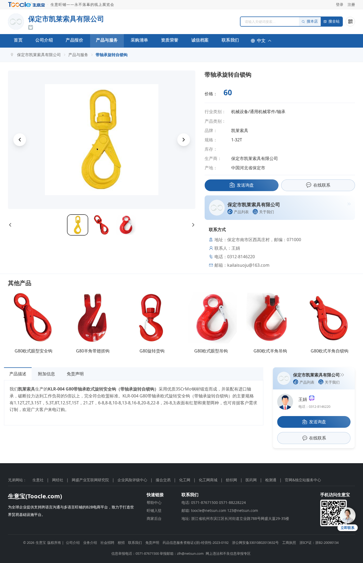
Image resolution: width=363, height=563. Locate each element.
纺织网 (231, 479)
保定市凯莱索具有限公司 (39, 54)
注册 (351, 4)
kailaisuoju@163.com (248, 265)
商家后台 (154, 518)
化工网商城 (208, 479)
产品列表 (241, 211)
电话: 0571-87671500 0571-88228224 (214, 502)
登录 (339, 4)
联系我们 (230, 40)
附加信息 (46, 374)
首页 (18, 40)
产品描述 (17, 374)
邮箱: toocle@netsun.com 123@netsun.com (220, 510)
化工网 (184, 479)
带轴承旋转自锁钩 (112, 54)
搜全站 (334, 21)
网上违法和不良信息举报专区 (228, 553)
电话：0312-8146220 (314, 406)
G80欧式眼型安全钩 (33, 351)
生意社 (38, 479)
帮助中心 (154, 502)
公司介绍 (44, 40)
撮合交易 (163, 479)
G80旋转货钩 (152, 351)
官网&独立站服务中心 (303, 479)
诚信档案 (200, 40)
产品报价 (74, 40)
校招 (121, 542)
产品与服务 (107, 40)
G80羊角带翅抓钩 (92, 351)
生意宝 (41, 542)
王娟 (303, 399)
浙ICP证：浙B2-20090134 (319, 542)
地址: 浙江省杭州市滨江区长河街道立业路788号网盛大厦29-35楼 (235, 518)
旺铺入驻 (154, 510)
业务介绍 (90, 542)
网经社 (57, 479)
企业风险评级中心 (132, 479)
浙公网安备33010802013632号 (255, 542)
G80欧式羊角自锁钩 (329, 351)
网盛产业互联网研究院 (90, 479)
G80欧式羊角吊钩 (270, 351)
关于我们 (266, 211)
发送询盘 (245, 185)
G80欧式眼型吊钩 (211, 351)
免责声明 (75, 374)
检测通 (270, 479)
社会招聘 (107, 542)
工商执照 (289, 542)
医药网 (251, 479)
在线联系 (321, 185)
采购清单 (139, 40)
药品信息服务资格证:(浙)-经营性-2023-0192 (196, 542)
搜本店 (312, 21)
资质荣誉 (170, 40)
